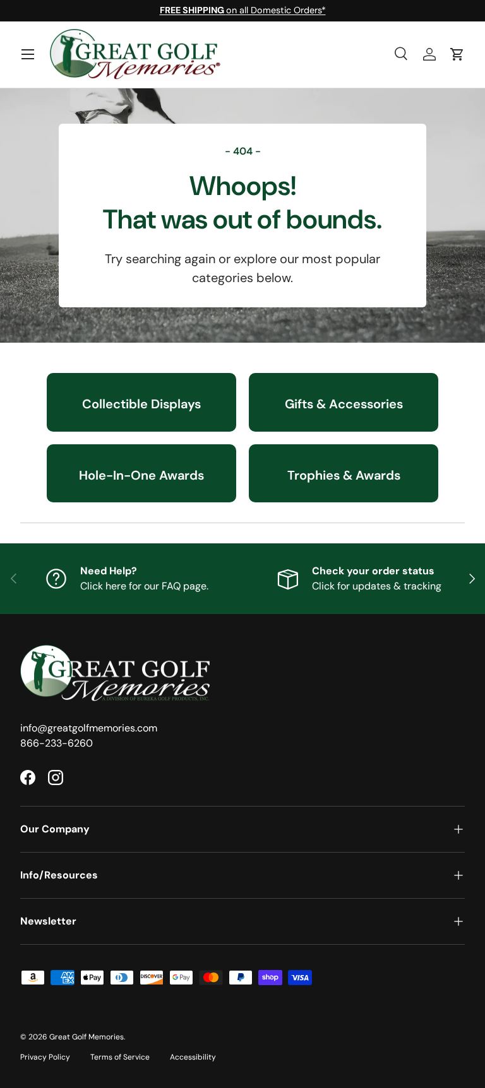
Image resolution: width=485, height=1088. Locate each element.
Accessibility (193, 1057)
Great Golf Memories (86, 1037)
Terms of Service (120, 1057)
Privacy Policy (45, 1057)
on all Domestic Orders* (243, 10)
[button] (457, 54)
